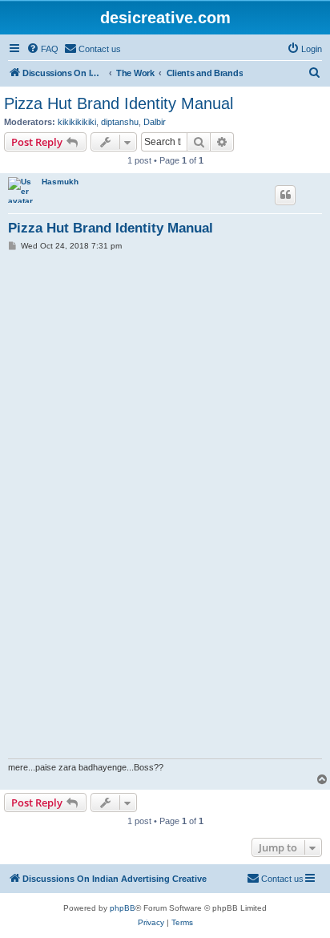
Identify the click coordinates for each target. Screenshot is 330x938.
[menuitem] (42, 49)
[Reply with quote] (285, 194)
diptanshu (120, 122)
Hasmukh (60, 181)
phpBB (122, 908)
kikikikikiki (77, 122)
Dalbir (154, 122)
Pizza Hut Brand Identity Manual (118, 103)
